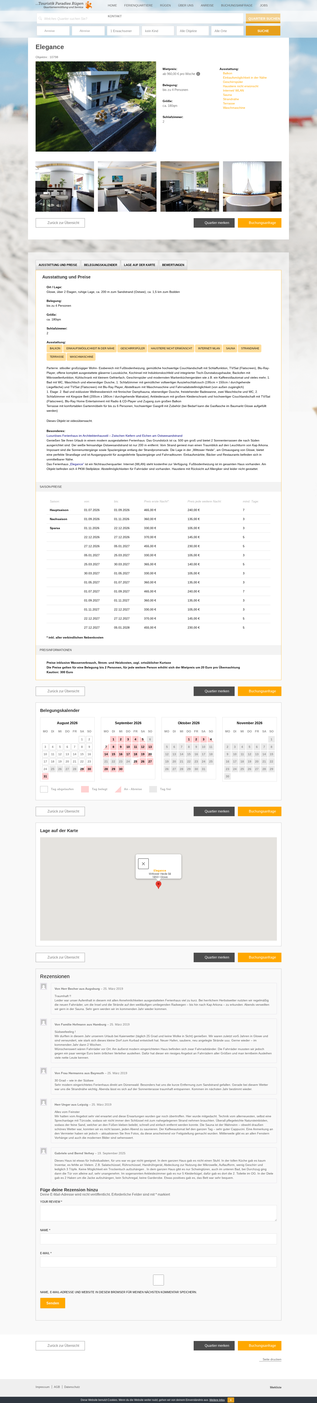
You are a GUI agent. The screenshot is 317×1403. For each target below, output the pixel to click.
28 (74, 769)
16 (120, 754)
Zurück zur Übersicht (63, 223)
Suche (263, 31)
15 (113, 754)
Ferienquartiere (138, 5)
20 (150, 754)
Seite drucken (272, 1359)
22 (113, 761)
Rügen (165, 5)
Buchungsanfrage (237, 5)
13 (150, 747)
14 (106, 754)
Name (45, 1230)
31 (45, 776)
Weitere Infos (217, 1399)
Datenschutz (72, 1387)
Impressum (43, 1387)
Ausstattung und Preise (58, 265)
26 (60, 769)
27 (67, 769)
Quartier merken (217, 223)
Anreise (207, 5)
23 (120, 761)
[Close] (143, 864)
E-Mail (46, 1253)
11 (135, 747)
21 (106, 761)
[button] (158, 885)
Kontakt (115, 16)
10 (128, 747)
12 (142, 747)
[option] (64, 186)
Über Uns (185, 5)
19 (142, 754)
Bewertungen (173, 265)
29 (82, 769)
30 (89, 769)
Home (112, 5)
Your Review (51, 1201)
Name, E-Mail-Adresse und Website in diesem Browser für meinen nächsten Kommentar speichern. (118, 1292)
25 (52, 769)
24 (128, 761)
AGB (57, 1387)
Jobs (264, 5)
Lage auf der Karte (139, 265)
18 (135, 754)
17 (128, 754)
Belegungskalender (100, 265)
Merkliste (275, 1387)
